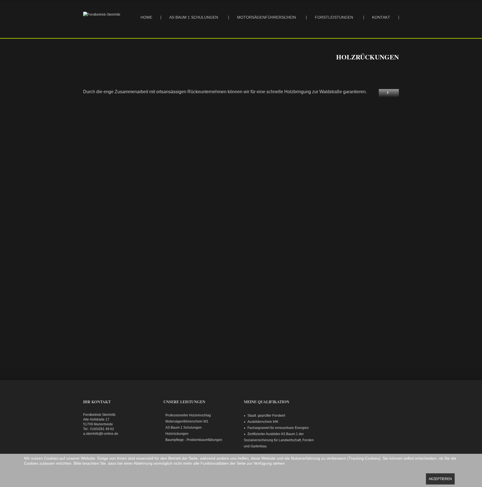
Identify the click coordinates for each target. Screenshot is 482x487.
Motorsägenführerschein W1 (186, 421)
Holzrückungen (177, 434)
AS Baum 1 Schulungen (193, 17)
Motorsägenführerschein (266, 17)
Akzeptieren (440, 479)
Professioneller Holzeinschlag (188, 415)
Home (146, 17)
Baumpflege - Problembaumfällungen (193, 440)
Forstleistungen (334, 17)
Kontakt (381, 17)
